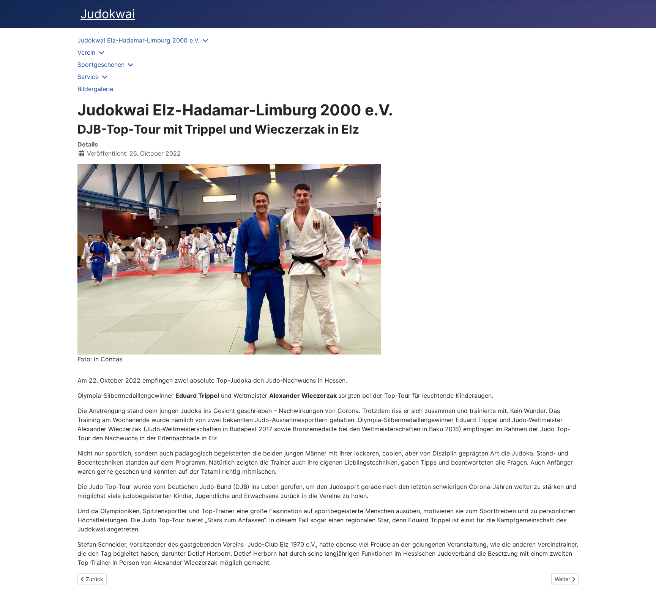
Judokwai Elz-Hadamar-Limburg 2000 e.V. (138, 40)
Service (88, 76)
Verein (86, 52)
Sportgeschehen (101, 64)
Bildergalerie (95, 89)
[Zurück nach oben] (643, 577)
